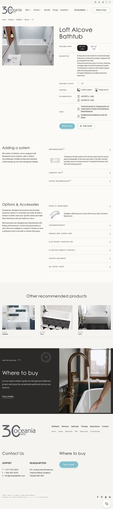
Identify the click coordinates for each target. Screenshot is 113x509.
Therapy (55, 10)
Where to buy (67, 126)
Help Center (84, 431)
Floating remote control (62, 250)
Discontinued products (27, 495)
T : (10, 469)
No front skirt (56, 267)
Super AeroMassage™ (60, 181)
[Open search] (95, 2)
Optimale (47, 10)
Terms (4, 495)
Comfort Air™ (56, 173)
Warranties (69, 431)
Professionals (95, 431)
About (54, 431)
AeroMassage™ (57, 149)
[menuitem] (110, 2)
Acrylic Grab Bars (58, 206)
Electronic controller (61, 242)
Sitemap (16, 495)
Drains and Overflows (60, 233)
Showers (65, 426)
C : (13, 475)
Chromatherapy (57, 225)
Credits (9, 495)
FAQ (76, 431)
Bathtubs (55, 426)
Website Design (33, 497)
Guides (60, 431)
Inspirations (64, 10)
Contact (105, 426)
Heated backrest (57, 258)
